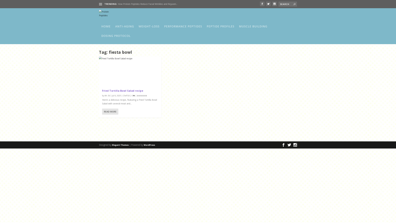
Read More (110, 111)
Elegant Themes (120, 145)
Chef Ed (126, 95)
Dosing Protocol (116, 36)
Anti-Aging (124, 26)
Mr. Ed (107, 95)
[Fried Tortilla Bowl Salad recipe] (130, 71)
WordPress (149, 145)
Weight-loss (149, 26)
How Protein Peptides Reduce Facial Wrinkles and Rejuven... (147, 3)
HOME (106, 26)
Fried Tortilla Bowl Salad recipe (122, 90)
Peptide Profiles (220, 26)
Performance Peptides (183, 26)
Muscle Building (253, 26)
